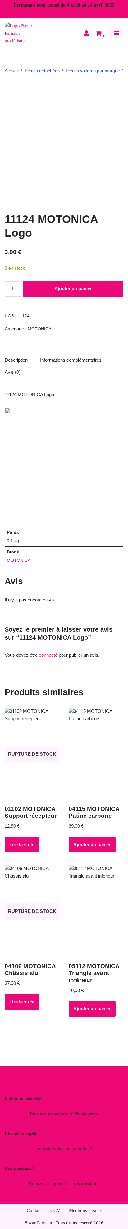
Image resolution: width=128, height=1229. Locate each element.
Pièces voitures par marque (93, 70)
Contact (34, 1210)
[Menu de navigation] (116, 33)
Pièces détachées (42, 70)
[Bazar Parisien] (23, 33)
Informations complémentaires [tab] (71, 360)
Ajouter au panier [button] (92, 844)
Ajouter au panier (73, 288)
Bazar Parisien (38, 1222)
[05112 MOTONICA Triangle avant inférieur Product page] (96, 911)
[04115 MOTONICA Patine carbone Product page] (96, 754)
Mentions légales (85, 1210)
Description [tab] (16, 360)
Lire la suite (21, 844)
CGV (55, 1210)
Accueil (12, 70)
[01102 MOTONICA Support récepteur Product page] (32, 754)
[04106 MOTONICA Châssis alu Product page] (32, 911)
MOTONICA (39, 329)
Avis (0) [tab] (13, 372)
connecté (48, 655)
